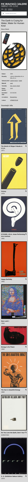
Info (6, 9)
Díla (2, 9)
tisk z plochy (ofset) (15, 86)
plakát (20, 80)
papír (11, 83)
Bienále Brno (13, 97)
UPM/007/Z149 (14, 100)
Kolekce (10, 9)
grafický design (14, 80)
